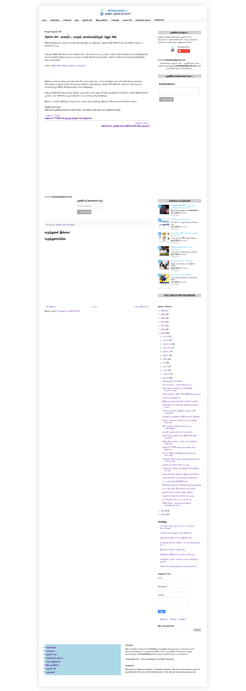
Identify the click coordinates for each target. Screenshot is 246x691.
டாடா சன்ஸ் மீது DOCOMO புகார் (175, 481)
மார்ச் (165, 370)
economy (65, 224)
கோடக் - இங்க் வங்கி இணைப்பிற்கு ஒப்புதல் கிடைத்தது (179, 454)
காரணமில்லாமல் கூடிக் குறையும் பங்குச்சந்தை (179, 477)
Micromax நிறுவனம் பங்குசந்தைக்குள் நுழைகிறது (181, 484)
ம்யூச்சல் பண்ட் (87, 20)
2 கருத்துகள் (175, 256)
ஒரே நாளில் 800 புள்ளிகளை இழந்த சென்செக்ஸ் (180, 474)
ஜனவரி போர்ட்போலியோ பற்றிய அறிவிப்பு (177, 492)
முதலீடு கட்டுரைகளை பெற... (90, 200)
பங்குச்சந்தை (54, 20)
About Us (164, 619)
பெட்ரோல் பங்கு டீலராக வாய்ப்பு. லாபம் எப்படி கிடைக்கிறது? (177, 526)
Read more (183, 213)
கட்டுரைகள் (67, 20)
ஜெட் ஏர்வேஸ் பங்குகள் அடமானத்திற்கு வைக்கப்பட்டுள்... (177, 389)
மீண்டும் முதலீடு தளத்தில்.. (180, 219)
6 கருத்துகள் (175, 242)
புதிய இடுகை (50, 306)
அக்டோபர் (167, 344)
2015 (163, 333)
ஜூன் (165, 358)
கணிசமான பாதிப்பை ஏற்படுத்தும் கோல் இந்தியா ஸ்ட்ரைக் (181, 469)
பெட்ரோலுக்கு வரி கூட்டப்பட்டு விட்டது (177, 499)
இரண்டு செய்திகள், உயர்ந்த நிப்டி (182, 260)
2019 (163, 318)
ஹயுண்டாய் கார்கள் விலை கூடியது (175, 464)
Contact (182, 619)
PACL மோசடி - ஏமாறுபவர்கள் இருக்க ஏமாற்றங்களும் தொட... (176, 504)
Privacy (173, 619)
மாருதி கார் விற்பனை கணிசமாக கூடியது (178, 495)
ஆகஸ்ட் (166, 351)
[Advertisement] (97, 161)
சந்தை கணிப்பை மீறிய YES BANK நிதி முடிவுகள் (181, 394)
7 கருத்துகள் (175, 270)
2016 (163, 329)
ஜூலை (166, 355)
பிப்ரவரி (166, 373)
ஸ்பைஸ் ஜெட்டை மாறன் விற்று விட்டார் (176, 384)
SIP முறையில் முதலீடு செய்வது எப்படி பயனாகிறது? (177, 427)
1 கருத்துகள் (175, 228)
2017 (163, 325)
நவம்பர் (166, 340)
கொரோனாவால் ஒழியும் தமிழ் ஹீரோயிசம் (176, 532)
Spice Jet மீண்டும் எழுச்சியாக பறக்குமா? (68, 65)
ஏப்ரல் (165, 366)
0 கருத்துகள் (175, 215)
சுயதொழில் (115, 20)
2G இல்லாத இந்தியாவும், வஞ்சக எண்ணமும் (182, 248)
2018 (163, 321)
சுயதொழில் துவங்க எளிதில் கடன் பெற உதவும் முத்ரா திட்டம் (180, 543)
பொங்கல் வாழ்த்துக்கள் (171, 397)
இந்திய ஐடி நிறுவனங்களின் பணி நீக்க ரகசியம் (180, 401)
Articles (59, 224)
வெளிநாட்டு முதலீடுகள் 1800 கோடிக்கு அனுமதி (180, 416)
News (72, 224)
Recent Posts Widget (164, 288)
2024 (163, 310)
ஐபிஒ (77, 20)
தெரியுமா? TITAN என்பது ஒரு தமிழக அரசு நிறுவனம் (179, 448)
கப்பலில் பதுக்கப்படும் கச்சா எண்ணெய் (177, 431)
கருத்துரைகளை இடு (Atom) (69, 310)
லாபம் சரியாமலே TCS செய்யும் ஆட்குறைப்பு (179, 488)
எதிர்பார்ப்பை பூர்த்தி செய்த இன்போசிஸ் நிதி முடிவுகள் (179, 436)
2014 (163, 510)
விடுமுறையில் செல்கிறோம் (172, 381)
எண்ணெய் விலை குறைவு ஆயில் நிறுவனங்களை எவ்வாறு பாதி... (180, 459)
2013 (163, 514)
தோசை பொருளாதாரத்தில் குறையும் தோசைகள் (178, 566)
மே (164, 362)
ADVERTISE (159, 20)
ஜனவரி (166, 377)
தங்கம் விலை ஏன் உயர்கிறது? (181, 274)
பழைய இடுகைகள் (141, 306)
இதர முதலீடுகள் (102, 20)
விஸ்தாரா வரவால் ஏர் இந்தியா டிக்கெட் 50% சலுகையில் (179, 411)
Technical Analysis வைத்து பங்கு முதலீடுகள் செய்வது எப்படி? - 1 (183, 206)
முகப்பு (44, 20)
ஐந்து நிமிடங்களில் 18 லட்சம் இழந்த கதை (176, 537)
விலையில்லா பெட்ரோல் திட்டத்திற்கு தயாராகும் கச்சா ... (180, 405)
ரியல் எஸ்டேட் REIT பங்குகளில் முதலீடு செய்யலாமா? (184, 234)
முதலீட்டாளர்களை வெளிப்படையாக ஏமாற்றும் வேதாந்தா (179, 421)
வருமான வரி (127, 20)
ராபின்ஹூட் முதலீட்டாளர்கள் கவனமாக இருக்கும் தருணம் (179, 560)
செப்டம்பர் (167, 347)
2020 (163, 314)
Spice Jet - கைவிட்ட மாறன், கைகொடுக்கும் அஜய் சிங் (179, 442)
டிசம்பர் (166, 336)
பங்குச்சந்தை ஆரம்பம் (143, 20)
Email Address (167, 84)
